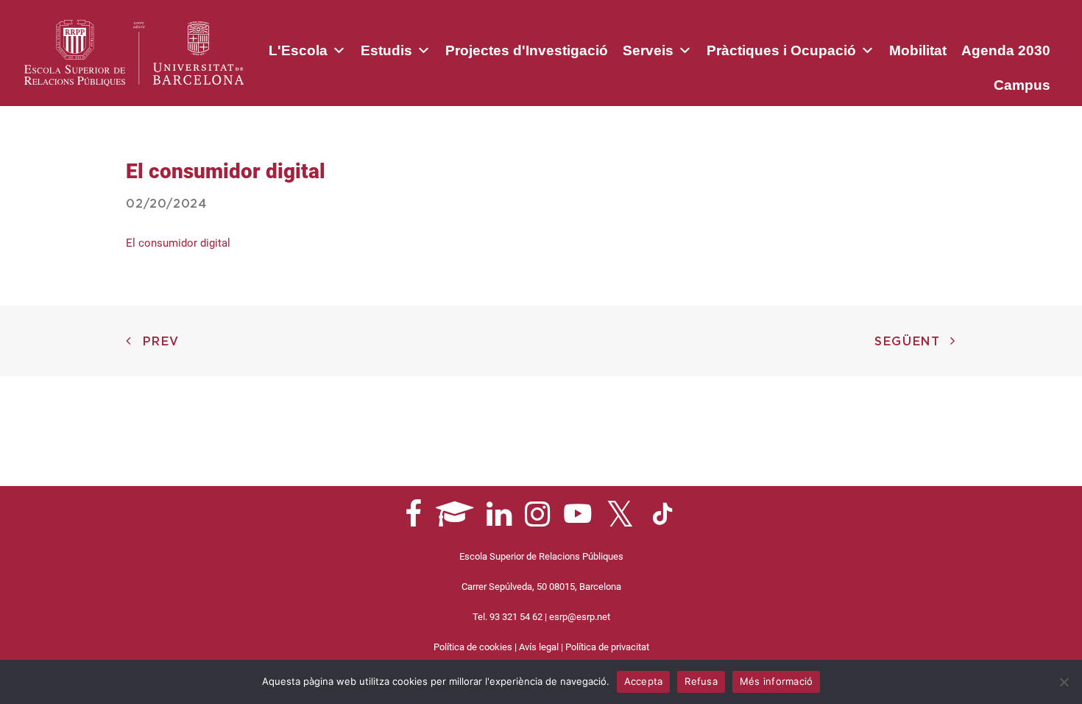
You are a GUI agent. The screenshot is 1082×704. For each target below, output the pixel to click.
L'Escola (298, 50)
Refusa (701, 681)
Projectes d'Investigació (526, 50)
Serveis (648, 50)
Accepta (643, 681)
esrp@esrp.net (579, 616)
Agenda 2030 (1005, 50)
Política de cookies (473, 646)
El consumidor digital (178, 243)
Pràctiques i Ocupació (781, 50)
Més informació (776, 681)
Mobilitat (918, 50)
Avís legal (539, 646)
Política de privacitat (607, 646)
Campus (1022, 85)
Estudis (386, 50)
